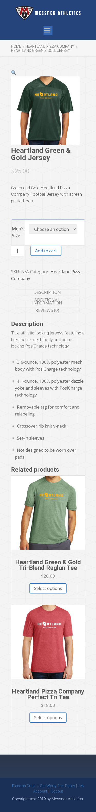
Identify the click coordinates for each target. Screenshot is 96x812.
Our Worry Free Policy (57, 786)
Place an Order (24, 786)
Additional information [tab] (47, 301)
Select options (48, 588)
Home (16, 46)
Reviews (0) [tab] (47, 310)
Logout (57, 791)
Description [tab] (47, 292)
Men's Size (18, 232)
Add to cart (46, 251)
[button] (13, 73)
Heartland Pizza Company (49, 46)
